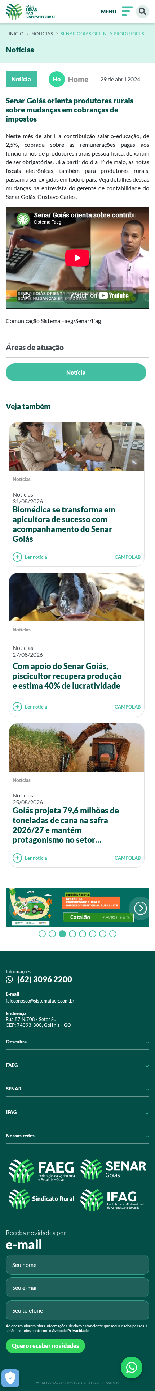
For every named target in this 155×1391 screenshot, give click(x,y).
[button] (140, 908)
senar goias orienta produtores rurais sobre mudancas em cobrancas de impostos (102, 34)
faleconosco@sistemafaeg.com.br (40, 1001)
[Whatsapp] (131, 1367)
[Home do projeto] (31, 11)
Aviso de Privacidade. (70, 1330)
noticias (42, 34)
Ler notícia (36, 557)
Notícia (76, 372)
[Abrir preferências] (10, 1378)
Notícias (22, 479)
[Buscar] (142, 11)
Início (16, 34)
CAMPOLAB (128, 557)
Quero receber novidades (45, 1345)
